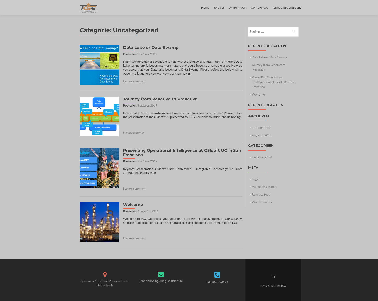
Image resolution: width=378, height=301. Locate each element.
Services (219, 7)
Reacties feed (261, 194)
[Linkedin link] (273, 276)
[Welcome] (99, 222)
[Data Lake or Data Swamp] (99, 64)
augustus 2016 (261, 135)
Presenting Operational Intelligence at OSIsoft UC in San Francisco (182, 152)
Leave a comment (134, 81)
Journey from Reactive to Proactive (160, 99)
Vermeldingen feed (264, 186)
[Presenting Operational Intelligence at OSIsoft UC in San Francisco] (99, 167)
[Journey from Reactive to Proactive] (99, 116)
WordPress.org (262, 202)
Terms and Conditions (286, 7)
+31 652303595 (217, 281)
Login (255, 179)
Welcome (133, 204)
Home (205, 7)
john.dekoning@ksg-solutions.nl (161, 281)
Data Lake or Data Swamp (151, 47)
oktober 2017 (261, 127)
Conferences (259, 7)
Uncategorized (262, 157)
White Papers (238, 7)
